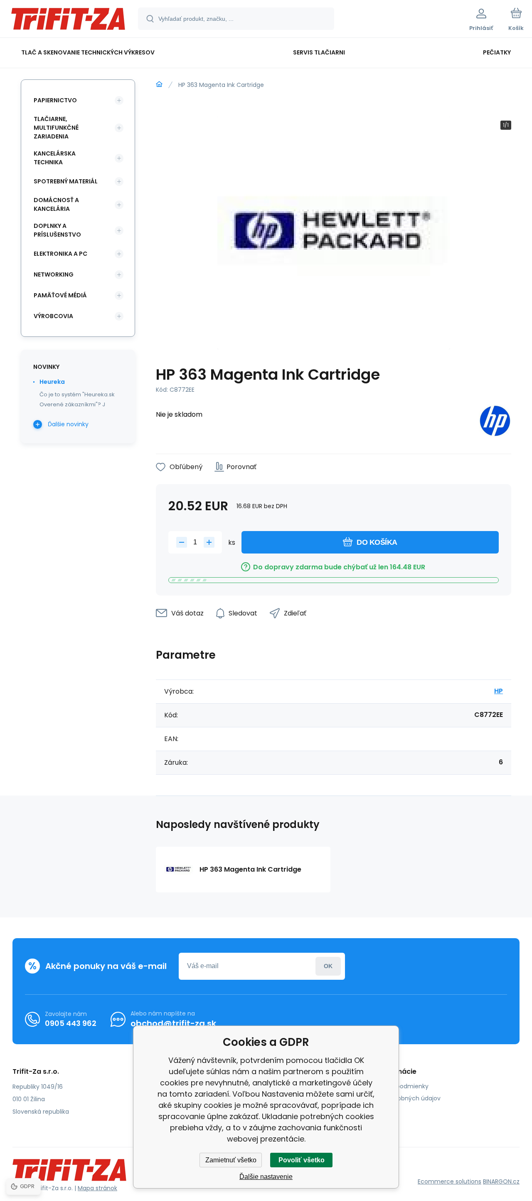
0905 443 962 (70, 1023)
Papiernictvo (55, 100)
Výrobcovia (53, 316)
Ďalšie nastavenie (266, 1176)
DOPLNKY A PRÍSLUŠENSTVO (57, 230)
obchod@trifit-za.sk (173, 1023)
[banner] (68, 19)
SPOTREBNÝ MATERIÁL (66, 181)
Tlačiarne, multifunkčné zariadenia (56, 128)
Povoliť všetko (301, 1160)
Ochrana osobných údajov (402, 1098)
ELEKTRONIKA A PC (60, 254)
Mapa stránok (97, 1188)
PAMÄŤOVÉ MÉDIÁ (60, 295)
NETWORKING (54, 274)
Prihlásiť (328, 966)
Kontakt (374, 1110)
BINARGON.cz (501, 1181)
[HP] (495, 422)
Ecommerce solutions (449, 1181)
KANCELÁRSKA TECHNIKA (55, 157)
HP (498, 691)
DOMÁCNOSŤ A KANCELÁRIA (56, 204)
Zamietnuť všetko (230, 1160)
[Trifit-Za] (159, 84)
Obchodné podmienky (396, 1086)
